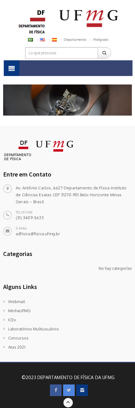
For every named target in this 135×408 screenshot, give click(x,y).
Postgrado (100, 39)
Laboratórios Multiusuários (33, 328)
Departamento (75, 39)
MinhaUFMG (19, 310)
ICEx (12, 319)
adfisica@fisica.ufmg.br (38, 233)
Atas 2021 (16, 347)
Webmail (16, 301)
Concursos (18, 337)
